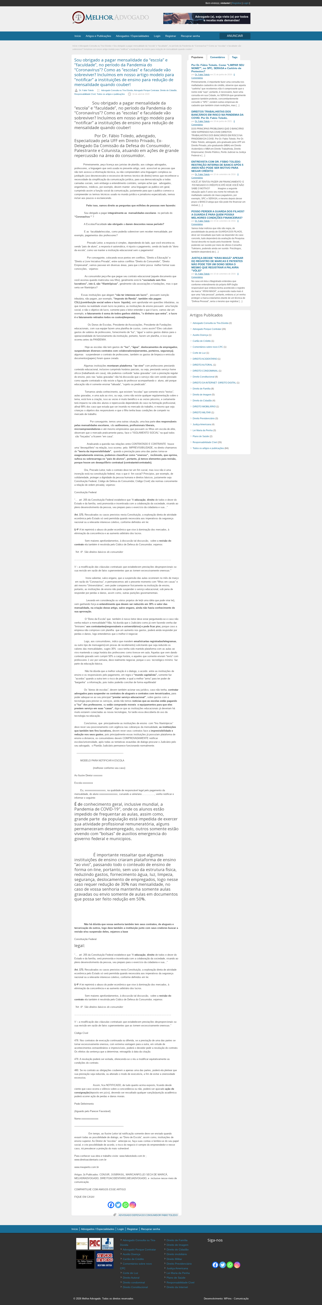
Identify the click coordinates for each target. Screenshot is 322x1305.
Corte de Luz (199, 353)
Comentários (217, 57)
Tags (234, 57)
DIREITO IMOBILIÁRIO (204, 406)
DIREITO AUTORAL (203, 365)
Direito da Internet (177, 1287)
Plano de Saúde (201, 436)
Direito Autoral (131, 1277)
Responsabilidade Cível (85, 94)
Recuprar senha (190, 35)
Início (78, 35)
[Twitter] (118, 1205)
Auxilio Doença (200, 335)
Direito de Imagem (202, 394)
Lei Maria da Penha (203, 430)
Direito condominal (134, 1282)
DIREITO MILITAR (202, 412)
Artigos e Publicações (98, 35)
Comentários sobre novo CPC (208, 347)
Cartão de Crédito (202, 341)
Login (246, 3)
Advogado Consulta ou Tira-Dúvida (95, 46)
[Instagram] (133, 1205)
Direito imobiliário (177, 1254)
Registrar (236, 3)
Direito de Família (202, 388)
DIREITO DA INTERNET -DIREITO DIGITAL (214, 382)
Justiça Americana (202, 424)
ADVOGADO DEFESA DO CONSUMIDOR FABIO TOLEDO (148, 1215)
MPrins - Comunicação (236, 1298)
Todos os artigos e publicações (111, 94)
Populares (197, 57)
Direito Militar (174, 1259)
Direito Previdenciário (204, 418)
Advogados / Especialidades (132, 35)
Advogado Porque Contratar (146, 90)
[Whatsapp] (125, 1205)
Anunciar (235, 35)
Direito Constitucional (203, 376)
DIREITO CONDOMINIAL (205, 371)
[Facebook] (111, 1205)
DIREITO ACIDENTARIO (205, 359)
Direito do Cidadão (168, 90)
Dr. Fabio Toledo (86, 90)
